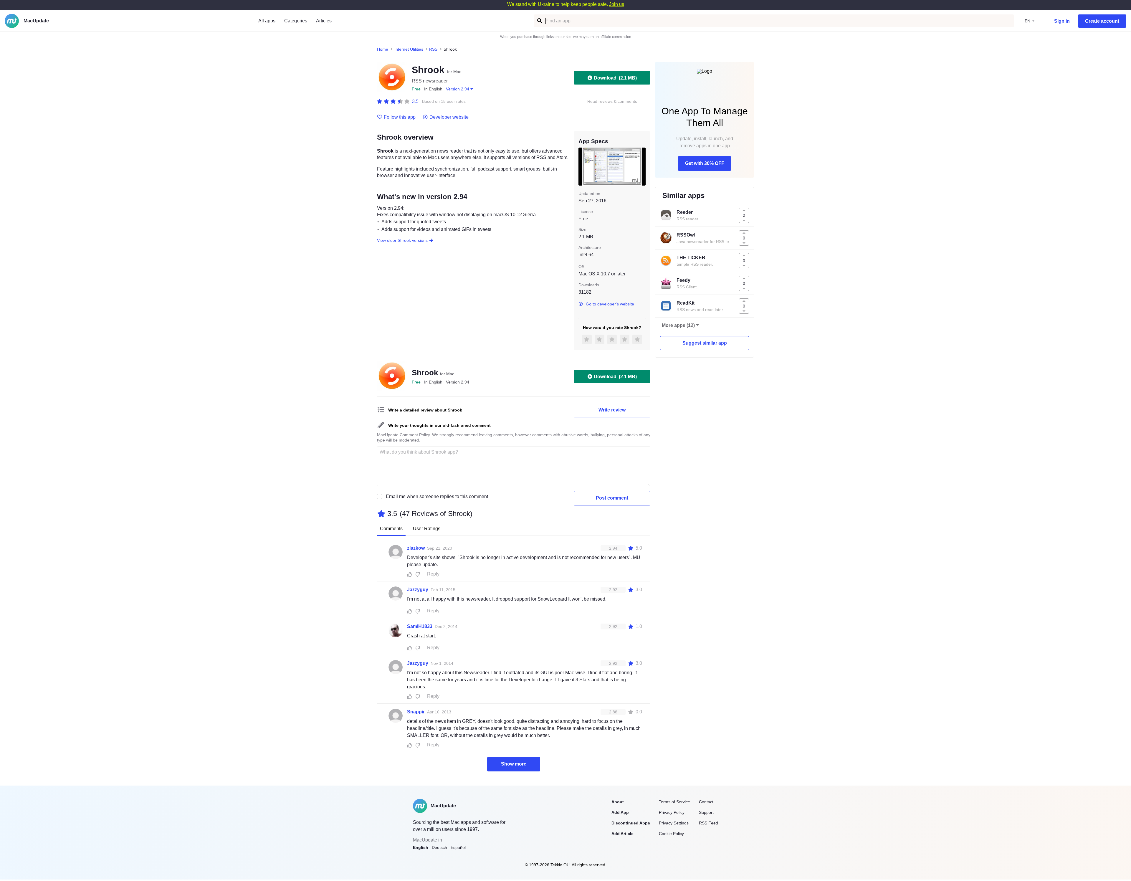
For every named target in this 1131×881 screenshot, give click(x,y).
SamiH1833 (419, 626)
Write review (612, 410)
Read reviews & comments (612, 101)
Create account (1102, 21)
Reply (433, 574)
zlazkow (416, 548)
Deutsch (439, 847)
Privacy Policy (671, 812)
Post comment (612, 498)
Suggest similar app (704, 343)
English (420, 847)
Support (706, 812)
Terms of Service (674, 801)
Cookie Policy (671, 833)
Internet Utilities (408, 49)
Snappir (416, 712)
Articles (324, 21)
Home (382, 49)
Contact (706, 801)
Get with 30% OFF (704, 163)
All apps (266, 21)
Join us (616, 4)
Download (615, 78)
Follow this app (400, 117)
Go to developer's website (610, 304)
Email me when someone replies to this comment (437, 496)
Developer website (449, 117)
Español (458, 847)
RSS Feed (708, 823)
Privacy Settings (674, 823)
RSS (433, 49)
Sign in (1062, 21)
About (617, 801)
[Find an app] (539, 20)
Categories (295, 21)
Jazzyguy (417, 589)
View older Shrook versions (402, 240)
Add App (620, 812)
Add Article (622, 833)
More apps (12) (678, 325)
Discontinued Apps (630, 823)
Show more (513, 764)
